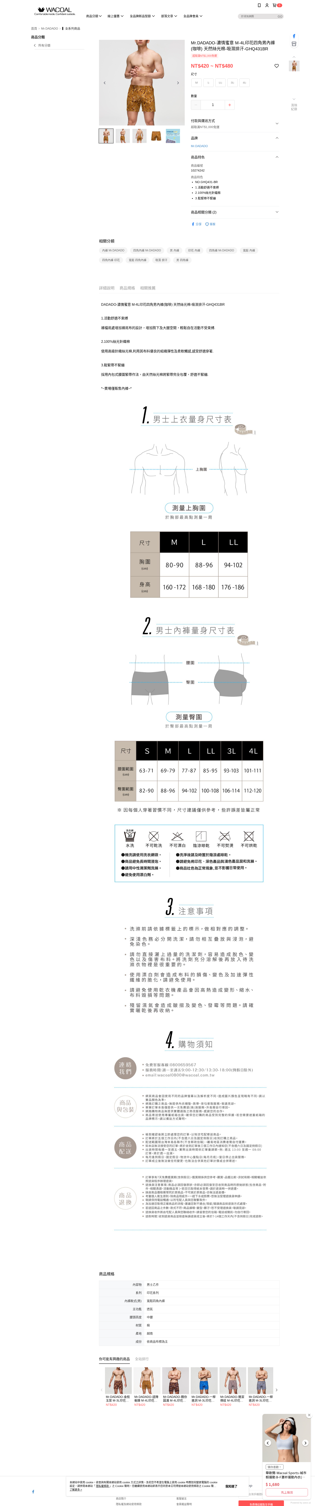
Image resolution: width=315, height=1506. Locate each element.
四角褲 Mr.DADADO (221, 250)
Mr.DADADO (199, 146)
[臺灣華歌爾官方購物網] (55, 11)
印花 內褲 (194, 250)
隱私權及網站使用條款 (129, 1504)
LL (220, 82)
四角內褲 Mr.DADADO (147, 250)
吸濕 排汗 (161, 260)
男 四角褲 (182, 260)
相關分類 (106, 241)
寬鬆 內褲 (249, 250)
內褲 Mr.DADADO (113, 250)
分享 (199, 224)
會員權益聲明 (184, 1504)
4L (244, 82)
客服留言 (181, 1498)
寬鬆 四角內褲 (137, 260)
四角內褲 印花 (111, 260)
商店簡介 (121, 1498)
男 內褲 (174, 250)
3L (232, 82)
